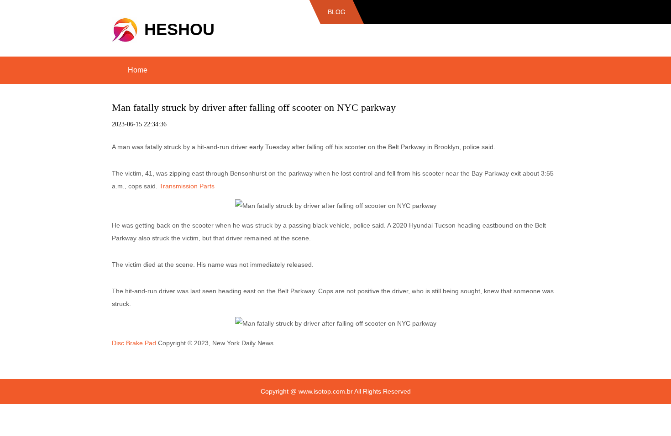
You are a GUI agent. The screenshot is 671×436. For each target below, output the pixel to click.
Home (137, 70)
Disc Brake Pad (134, 343)
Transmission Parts (187, 186)
